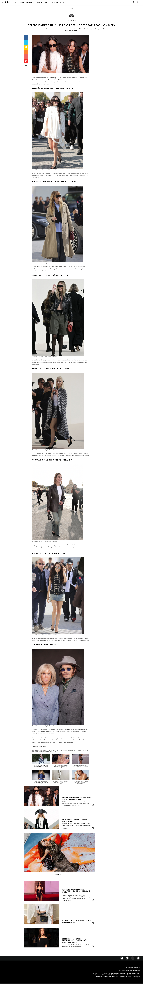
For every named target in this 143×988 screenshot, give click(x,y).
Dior (71, 8)
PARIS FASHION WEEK (43, 751)
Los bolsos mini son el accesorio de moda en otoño (76, 922)
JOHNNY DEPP (35, 751)
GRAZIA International (40, 958)
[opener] (141, 2)
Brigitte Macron (83, 750)
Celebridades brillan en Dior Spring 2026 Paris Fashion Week (76, 799)
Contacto (21, 958)
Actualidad (54, 2)
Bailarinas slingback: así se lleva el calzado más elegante (80, 766)
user (137, 2)
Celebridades (30, 2)
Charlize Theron (66, 750)
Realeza (46, 2)
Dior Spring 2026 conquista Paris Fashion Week (75, 820)
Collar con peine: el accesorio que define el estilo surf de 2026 (60, 782)
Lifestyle (39, 2)
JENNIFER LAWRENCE (57, 750)
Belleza (22, 2)
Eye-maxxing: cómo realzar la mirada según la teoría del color (60, 766)
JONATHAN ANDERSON (43, 750)
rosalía (50, 750)
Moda (16, 2)
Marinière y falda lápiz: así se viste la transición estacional (41, 766)
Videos (62, 2)
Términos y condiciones (10, 958)
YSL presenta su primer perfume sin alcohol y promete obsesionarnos (80, 782)
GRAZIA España (29, 958)
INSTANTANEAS (59, 874)
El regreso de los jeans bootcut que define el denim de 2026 (41, 782)
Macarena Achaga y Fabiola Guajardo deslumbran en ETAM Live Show (76, 891)
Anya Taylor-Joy (75, 750)
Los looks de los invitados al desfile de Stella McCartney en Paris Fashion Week (74, 941)
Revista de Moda (52, 751)
